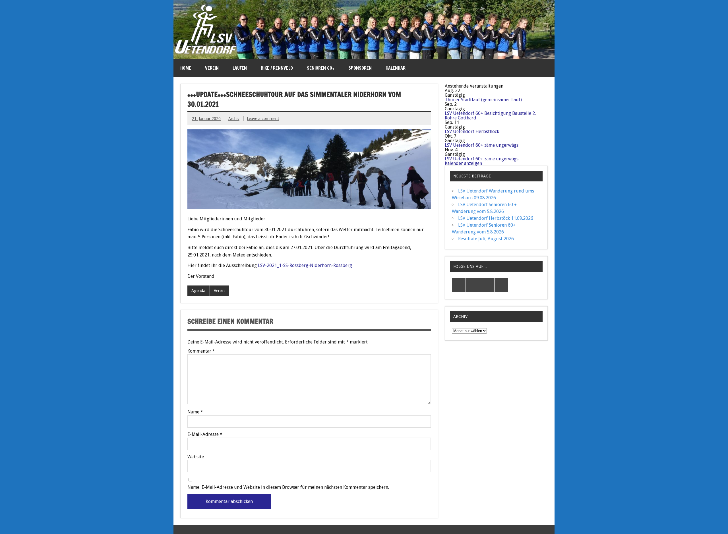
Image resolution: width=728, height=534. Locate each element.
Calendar (396, 68)
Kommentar (201, 351)
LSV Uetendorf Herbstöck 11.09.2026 (495, 218)
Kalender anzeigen (463, 163)
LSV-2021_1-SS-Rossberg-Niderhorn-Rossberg (305, 265)
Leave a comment (263, 118)
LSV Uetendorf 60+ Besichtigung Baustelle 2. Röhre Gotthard (490, 116)
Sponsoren (360, 68)
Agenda (198, 290)
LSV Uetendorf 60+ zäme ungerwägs (481, 145)
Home (185, 68)
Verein (212, 68)
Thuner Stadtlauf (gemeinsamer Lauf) (483, 99)
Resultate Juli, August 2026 (486, 238)
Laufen (240, 68)
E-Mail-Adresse (204, 434)
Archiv (233, 118)
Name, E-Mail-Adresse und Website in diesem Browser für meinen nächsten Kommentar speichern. (288, 487)
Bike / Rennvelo (277, 68)
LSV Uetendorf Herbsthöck (472, 131)
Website (195, 457)
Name (195, 412)
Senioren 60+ (320, 68)
